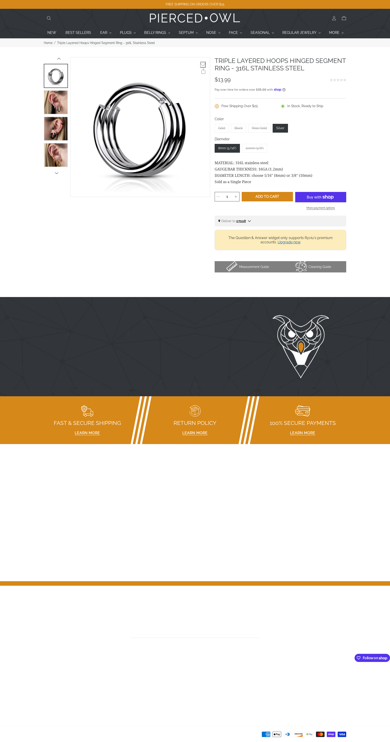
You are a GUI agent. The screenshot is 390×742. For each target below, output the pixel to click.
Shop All (51, 699)
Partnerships (131, 687)
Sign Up (280, 681)
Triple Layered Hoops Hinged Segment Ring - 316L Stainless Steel (106, 43)
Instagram (205, 681)
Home (48, 43)
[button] (49, 18)
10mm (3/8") (256, 149)
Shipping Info (131, 699)
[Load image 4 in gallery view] (56, 155)
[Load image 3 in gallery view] (56, 129)
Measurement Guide (137, 681)
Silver (280, 128)
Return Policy (132, 693)
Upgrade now (289, 242)
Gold (223, 129)
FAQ (124, 675)
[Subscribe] (257, 632)
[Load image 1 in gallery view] (56, 76)
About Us (52, 687)
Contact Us (53, 681)
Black (240, 129)
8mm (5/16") (227, 148)
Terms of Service (135, 705)
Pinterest (204, 693)
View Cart (282, 687)
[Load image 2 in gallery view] (56, 102)
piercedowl (64, 735)
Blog (48, 705)
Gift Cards (52, 693)
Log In (279, 675)
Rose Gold (261, 129)
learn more (87, 433)
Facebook (205, 675)
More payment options (320, 208)
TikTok (202, 687)
